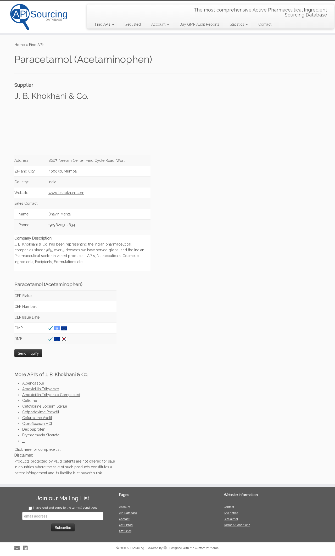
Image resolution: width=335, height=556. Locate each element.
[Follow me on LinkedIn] (27, 548)
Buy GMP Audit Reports (199, 24)
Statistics (237, 24)
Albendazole (33, 383)
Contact (264, 24)
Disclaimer (231, 519)
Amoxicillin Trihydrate (40, 389)
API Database (128, 513)
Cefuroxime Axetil (37, 418)
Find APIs (103, 24)
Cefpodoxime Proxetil (40, 412)
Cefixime (29, 400)
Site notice (231, 513)
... (23, 441)
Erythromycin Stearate (40, 435)
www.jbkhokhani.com (66, 193)
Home (19, 45)
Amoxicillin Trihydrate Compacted (51, 395)
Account (158, 24)
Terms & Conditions (237, 525)
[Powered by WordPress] (165, 547)
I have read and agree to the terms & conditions (65, 507)
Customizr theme (207, 548)
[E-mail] (18, 548)
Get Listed (126, 525)
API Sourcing (135, 548)
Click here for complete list (37, 449)
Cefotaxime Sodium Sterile (44, 406)
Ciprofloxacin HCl (37, 423)
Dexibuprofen (33, 429)
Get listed (133, 24)
